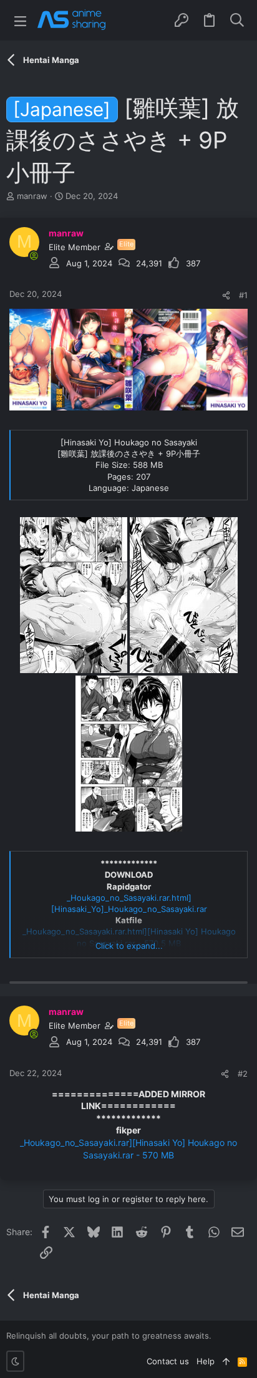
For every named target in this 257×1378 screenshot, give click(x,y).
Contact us (168, 1361)
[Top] (226, 1361)
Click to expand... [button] (129, 946)
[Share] (226, 295)
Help (205, 1361)
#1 (243, 295)
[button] (20, 20)
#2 (243, 1074)
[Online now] (33, 255)
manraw (32, 196)
